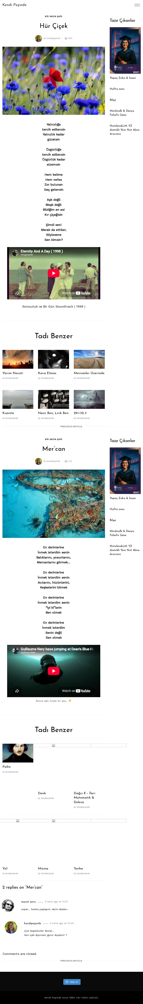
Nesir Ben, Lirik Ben (53, 413)
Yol (4, 868)
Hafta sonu (117, 89)
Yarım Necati (12, 373)
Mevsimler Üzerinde (89, 373)
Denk (42, 793)
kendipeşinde (53, 38)
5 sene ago (56, 901)
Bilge (113, 100)
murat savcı (28, 901)
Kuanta (8, 413)
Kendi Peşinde (14, 5)
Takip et (73, 982)
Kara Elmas (47, 373)
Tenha (78, 868)
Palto (6, 767)
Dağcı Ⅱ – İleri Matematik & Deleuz (84, 798)
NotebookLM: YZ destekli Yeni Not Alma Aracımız (125, 130)
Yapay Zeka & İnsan (123, 78)
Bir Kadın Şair (53, 16)
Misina (43, 868)
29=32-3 (80, 413)
